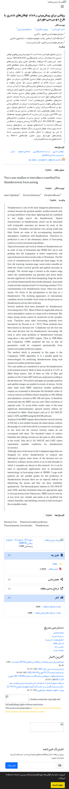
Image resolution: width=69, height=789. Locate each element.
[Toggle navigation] (35, 6)
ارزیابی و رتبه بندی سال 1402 (51, 669)
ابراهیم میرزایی (24, 29)
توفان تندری (58, 151)
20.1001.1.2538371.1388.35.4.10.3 (45, 160)
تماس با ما (59, 646)
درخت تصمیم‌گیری (41, 151)
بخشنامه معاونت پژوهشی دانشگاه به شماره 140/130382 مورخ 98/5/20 (36, 678)
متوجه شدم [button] (58, 785)
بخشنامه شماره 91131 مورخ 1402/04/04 (45, 672)
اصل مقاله (49, 569)
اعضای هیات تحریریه (54, 639)
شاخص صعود (24, 151)
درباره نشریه (58, 636)
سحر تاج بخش (58, 29)
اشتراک (11, 765)
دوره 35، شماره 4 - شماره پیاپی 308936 (19, 541)
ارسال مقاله (58, 643)
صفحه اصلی (58, 632)
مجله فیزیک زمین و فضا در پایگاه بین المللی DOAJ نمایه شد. (37, 662)
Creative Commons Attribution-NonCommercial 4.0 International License (33, 710)
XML (55, 564)
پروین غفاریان (42, 29)
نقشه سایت (58, 650)
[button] (57, 778)
